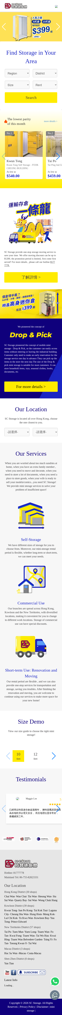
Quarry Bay (20, 900)
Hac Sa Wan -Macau (15, 953)
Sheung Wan (44, 896)
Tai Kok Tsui (40, 910)
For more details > (31, 386)
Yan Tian (9, 963)
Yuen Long (30, 931)
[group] (24, 155)
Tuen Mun (17, 931)
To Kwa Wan (26, 918)
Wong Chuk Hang (47, 900)
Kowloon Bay (41, 918)
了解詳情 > (31, 277)
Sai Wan (32, 900)
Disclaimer (42, 1006)
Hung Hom (36, 914)
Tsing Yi (48, 939)
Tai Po (7, 931)
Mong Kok (49, 914)
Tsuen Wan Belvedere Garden (26, 939)
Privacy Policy (27, 1006)
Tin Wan (32, 896)
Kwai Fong (15, 935)
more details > (50, 121)
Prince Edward (19, 921)
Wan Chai (21, 896)
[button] (58, 26)
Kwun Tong (10, 910)
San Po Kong (25, 910)
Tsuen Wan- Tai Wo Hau (36, 935)
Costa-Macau (34, 953)
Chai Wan (9, 896)
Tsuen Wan (43, 931)
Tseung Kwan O (18, 943)
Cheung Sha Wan (19, 914)
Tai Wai (32, 943)
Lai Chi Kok (11, 918)
